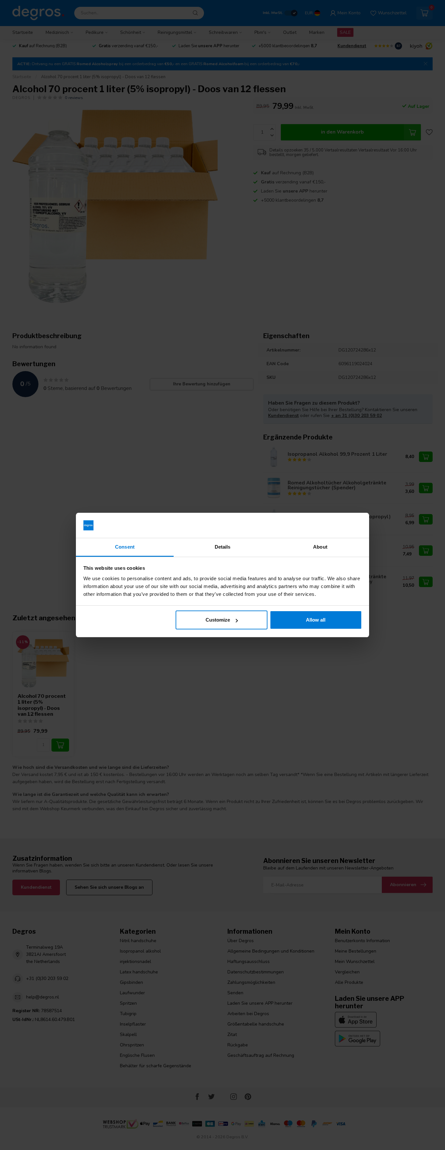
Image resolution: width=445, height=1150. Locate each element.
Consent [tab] (125, 547)
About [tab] (320, 547)
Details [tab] (223, 547)
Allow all (315, 620)
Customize (218, 620)
